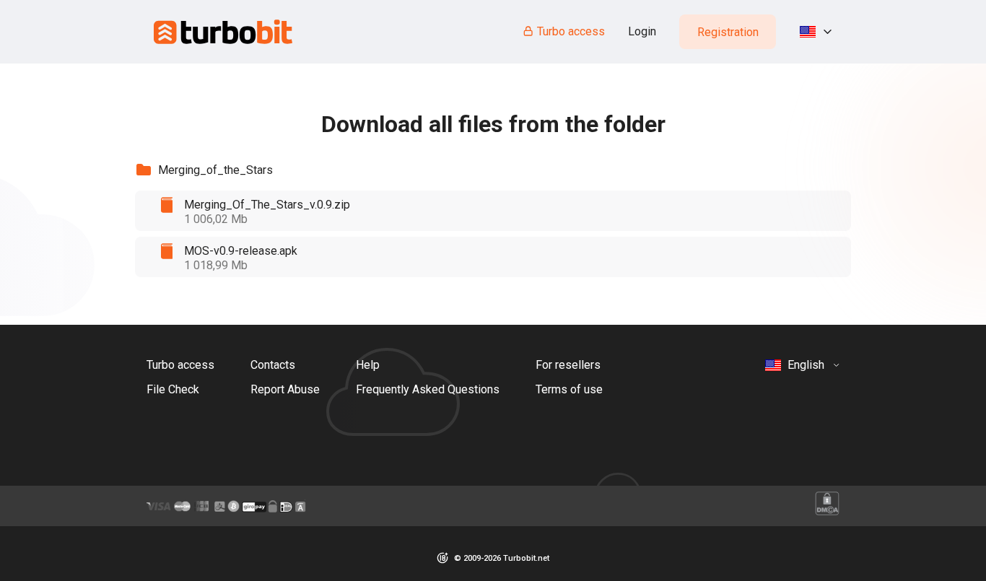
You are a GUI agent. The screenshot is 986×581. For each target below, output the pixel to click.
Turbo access (571, 31)
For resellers (568, 365)
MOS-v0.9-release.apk (240, 251)
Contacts (272, 365)
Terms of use (569, 389)
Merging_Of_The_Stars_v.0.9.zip (267, 204)
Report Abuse (285, 389)
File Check (173, 389)
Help (368, 365)
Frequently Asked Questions (427, 389)
